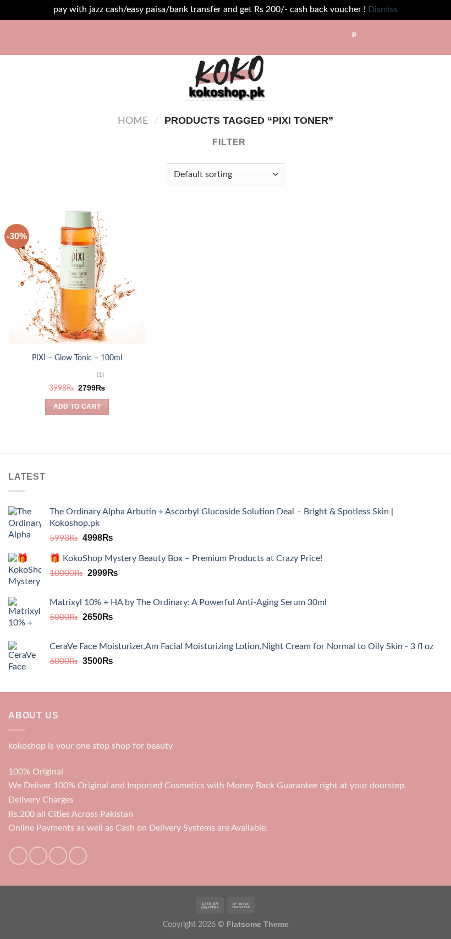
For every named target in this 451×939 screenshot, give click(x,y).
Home (133, 121)
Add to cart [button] (77, 406)
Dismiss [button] (383, 9)
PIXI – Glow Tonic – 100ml (77, 358)
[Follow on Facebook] (18, 856)
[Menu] (14, 77)
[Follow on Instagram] (38, 856)
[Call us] (78, 856)
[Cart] (437, 77)
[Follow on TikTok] (58, 856)
